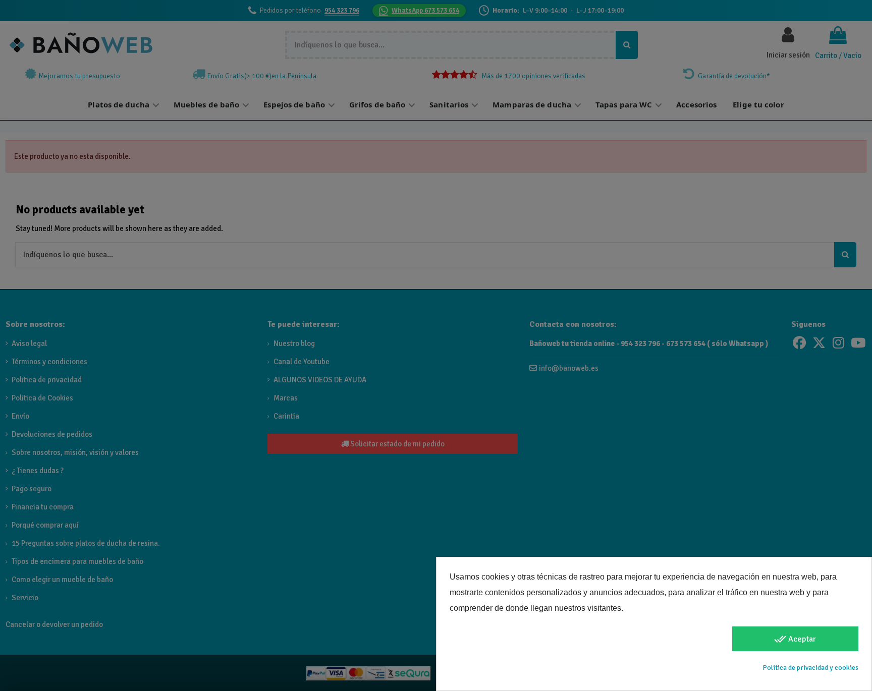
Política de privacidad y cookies (810, 667)
